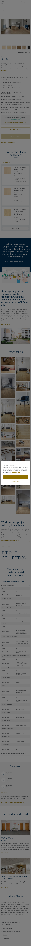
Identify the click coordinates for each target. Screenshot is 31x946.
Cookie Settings (16, 481)
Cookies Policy (16, 472)
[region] (15, 473)
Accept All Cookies (15, 476)
